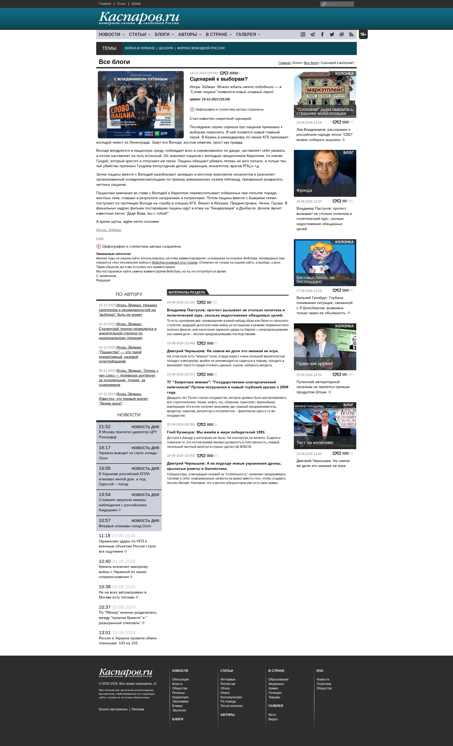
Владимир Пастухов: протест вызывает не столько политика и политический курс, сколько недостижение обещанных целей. (324, 218)
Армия (273, 688)
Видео (273, 719)
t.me (100, 238)
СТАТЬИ (137, 34)
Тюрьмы (274, 697)
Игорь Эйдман (108, 230)
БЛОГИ (162, 34)
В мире (177, 706)
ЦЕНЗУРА (166, 48)
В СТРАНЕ (217, 34)
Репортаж (227, 684)
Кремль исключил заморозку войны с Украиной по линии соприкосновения (123, 571)
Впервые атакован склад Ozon (125, 526)
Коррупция (180, 697)
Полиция (275, 693)
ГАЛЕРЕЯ (246, 34)
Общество (179, 688)
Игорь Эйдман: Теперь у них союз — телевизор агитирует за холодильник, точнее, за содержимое (128, 377)
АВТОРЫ (187, 34)
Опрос (225, 693)
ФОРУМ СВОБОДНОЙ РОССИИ (201, 48)
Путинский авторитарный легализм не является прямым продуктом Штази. (323, 387)
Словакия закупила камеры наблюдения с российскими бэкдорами (123, 505)
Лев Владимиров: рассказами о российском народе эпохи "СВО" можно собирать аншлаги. (324, 134)
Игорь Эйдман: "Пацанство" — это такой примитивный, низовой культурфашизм (120, 354)
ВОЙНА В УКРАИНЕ (140, 48)
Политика (324, 684)
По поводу (228, 701)
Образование (278, 679)
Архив (136, 4)
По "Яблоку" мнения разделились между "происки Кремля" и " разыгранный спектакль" (128, 617)
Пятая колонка (231, 706)
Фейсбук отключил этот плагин (175, 262)
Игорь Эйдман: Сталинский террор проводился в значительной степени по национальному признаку (128, 331)
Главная (105, 4)
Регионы (178, 693)
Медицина (276, 684)
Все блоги (311, 63)
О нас (121, 4)
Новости (323, 679)
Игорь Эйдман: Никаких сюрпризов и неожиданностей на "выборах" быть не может (128, 310)
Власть (177, 684)
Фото (272, 715)
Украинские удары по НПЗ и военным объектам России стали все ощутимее (127, 546)
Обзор (225, 688)
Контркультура (231, 697)
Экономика (180, 701)
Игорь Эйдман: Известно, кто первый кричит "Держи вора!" (123, 398)
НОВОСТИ (109, 34)
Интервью (227, 679)
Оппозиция (180, 679)
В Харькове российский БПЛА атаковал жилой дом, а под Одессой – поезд (124, 479)
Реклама (138, 709)
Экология (179, 710)
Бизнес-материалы (113, 709)
